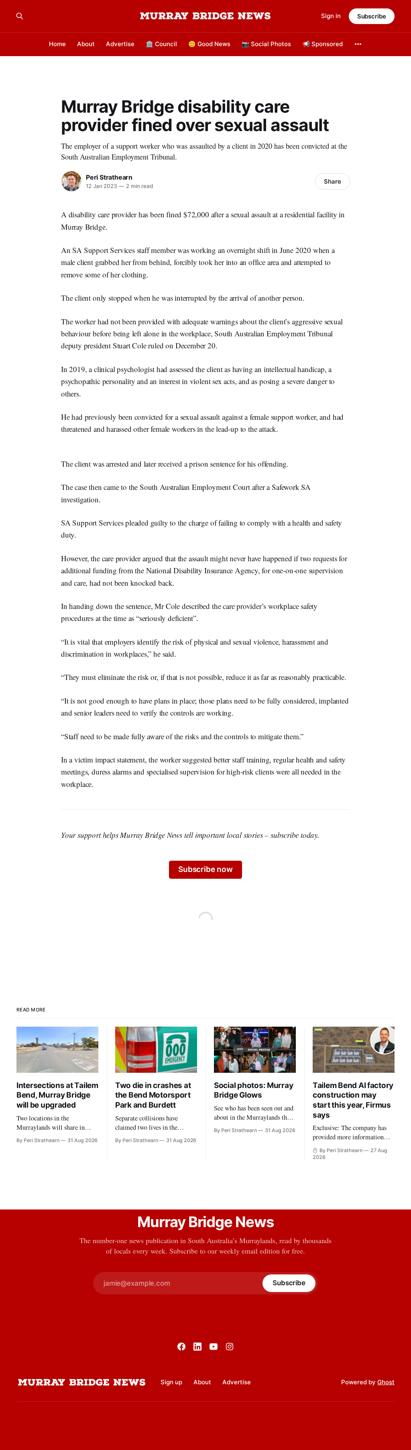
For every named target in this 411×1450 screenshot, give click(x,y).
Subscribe (371, 16)
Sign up (171, 1382)
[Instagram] (230, 1347)
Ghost (386, 1382)
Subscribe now (205, 869)
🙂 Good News (209, 44)
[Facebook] (181, 1347)
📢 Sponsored (322, 44)
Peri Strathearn (109, 177)
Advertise (120, 44)
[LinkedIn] (197, 1347)
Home (57, 44)
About (86, 44)
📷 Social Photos (266, 44)
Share (332, 181)
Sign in (331, 16)
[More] (358, 44)
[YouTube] (214, 1347)
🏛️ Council (161, 44)
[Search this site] (20, 16)
